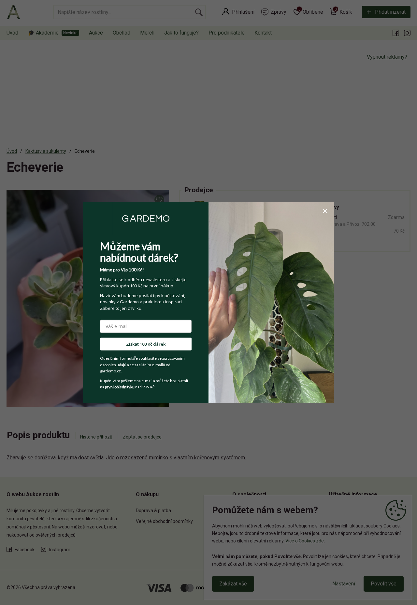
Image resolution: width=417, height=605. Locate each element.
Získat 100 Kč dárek (145, 344)
